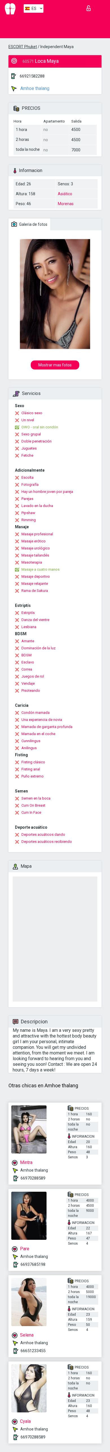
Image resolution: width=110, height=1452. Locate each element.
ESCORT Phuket (22, 46)
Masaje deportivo (35, 576)
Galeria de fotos (32, 224)
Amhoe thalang (34, 88)
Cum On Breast (33, 805)
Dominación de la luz (38, 648)
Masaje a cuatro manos (40, 569)
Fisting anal (30, 769)
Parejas (27, 499)
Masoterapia (31, 562)
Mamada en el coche (38, 734)
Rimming (28, 520)
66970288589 (33, 1178)
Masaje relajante (34, 583)
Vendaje (28, 683)
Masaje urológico (35, 548)
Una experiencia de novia (41, 720)
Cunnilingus (30, 741)
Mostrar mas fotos (55, 365)
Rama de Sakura (34, 590)
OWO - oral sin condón (39, 427)
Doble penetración (36, 441)
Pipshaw (28, 513)
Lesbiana (28, 627)
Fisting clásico (33, 762)
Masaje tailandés (35, 555)
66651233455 (33, 1350)
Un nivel (27, 420)
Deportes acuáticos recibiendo (46, 841)
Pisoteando (30, 690)
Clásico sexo (31, 413)
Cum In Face (31, 812)
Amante (27, 641)
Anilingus (29, 748)
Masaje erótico (33, 541)
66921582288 (32, 76)
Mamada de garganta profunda (46, 727)
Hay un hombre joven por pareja (47, 491)
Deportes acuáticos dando (43, 834)
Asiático (65, 194)
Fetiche (27, 455)
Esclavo (27, 662)
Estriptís (28, 613)
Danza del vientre (35, 620)
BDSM (26, 655)
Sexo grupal (31, 434)
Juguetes (29, 448)
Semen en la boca (35, 798)
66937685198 (33, 1264)
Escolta (27, 477)
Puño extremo (32, 776)
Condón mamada (35, 712)
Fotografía (30, 484)
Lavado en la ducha (37, 506)
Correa (26, 669)
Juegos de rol (32, 676)
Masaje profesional (37, 534)
